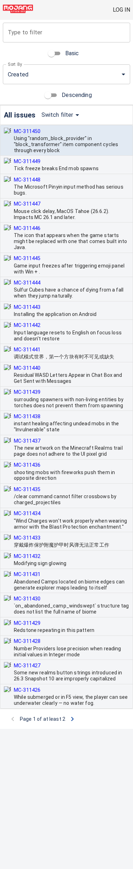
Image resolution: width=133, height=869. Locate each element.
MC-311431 (27, 574)
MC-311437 (27, 441)
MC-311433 (27, 538)
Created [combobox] (18, 74)
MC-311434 (27, 513)
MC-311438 (27, 416)
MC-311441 (27, 349)
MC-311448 (27, 180)
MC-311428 (27, 641)
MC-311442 (27, 325)
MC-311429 (27, 623)
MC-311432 (27, 556)
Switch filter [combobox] (57, 114)
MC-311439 (27, 392)
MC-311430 (27, 599)
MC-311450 (27, 131)
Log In (121, 9)
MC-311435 (27, 489)
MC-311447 (27, 204)
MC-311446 (27, 228)
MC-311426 (27, 690)
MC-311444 (27, 283)
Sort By (15, 64)
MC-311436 (27, 465)
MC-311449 (27, 161)
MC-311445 (27, 258)
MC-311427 (27, 665)
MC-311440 (27, 368)
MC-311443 (27, 307)
